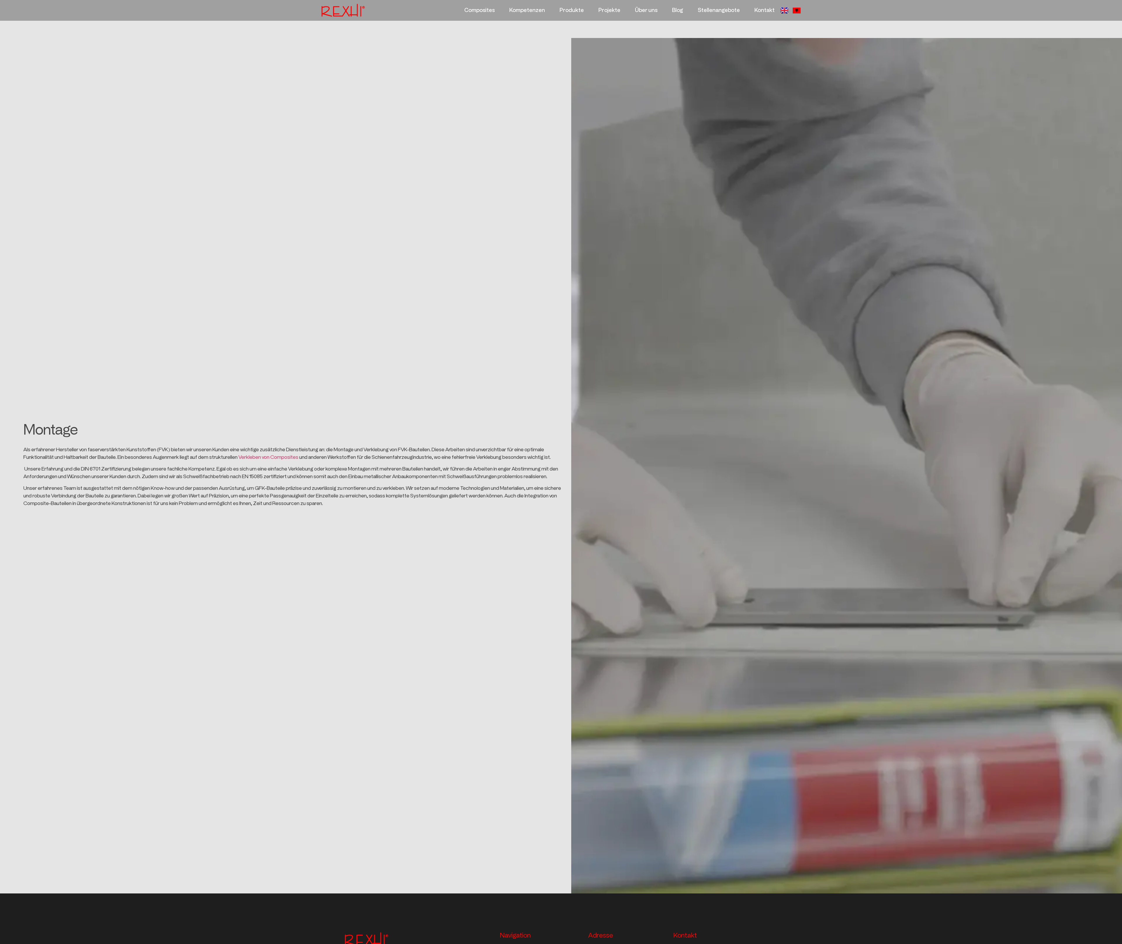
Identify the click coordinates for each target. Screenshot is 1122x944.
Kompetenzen (527, 10)
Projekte (609, 10)
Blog (677, 10)
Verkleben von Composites (268, 457)
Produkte (572, 10)
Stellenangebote (719, 10)
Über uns (646, 10)
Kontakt (764, 10)
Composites (479, 10)
